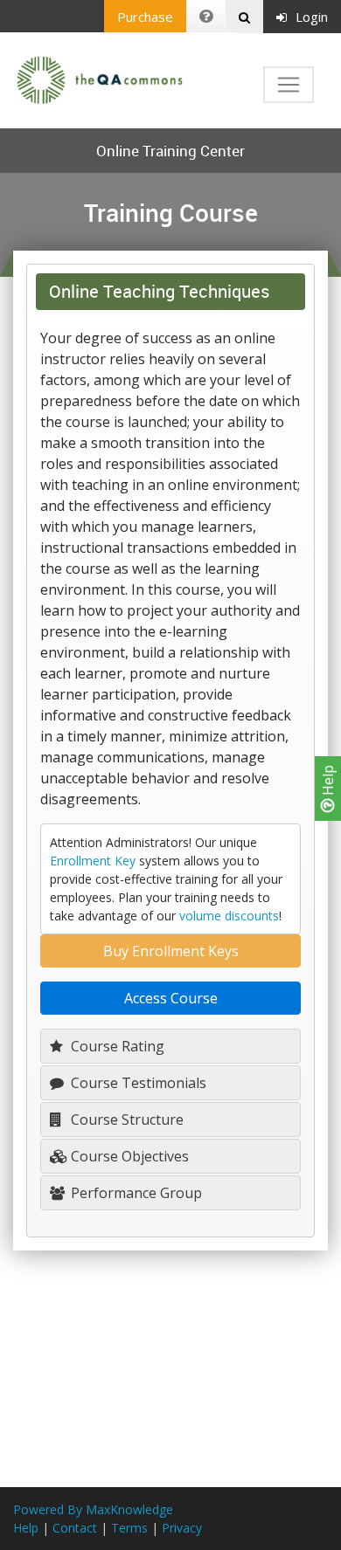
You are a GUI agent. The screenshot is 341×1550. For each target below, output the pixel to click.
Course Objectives (128, 1156)
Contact (74, 1527)
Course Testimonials (136, 1082)
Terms (129, 1527)
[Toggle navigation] (288, 84)
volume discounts (229, 915)
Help (328, 782)
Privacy (182, 1527)
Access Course (171, 998)
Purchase (145, 16)
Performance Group (134, 1192)
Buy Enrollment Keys (171, 951)
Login (312, 16)
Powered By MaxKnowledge (93, 1509)
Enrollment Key (93, 860)
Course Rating (115, 1046)
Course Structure (125, 1119)
